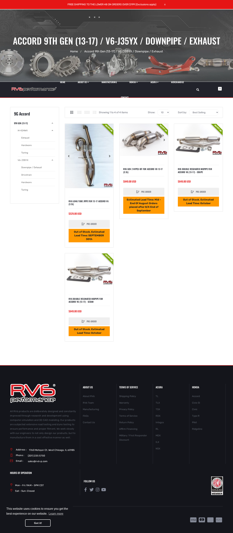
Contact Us (89, 422)
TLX (158, 402)
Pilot (194, 422)
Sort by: (182, 112)
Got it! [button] (38, 523)
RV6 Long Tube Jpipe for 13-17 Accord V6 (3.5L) (88, 203)
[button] (68, 156)
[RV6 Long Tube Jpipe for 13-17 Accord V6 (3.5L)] (89, 156)
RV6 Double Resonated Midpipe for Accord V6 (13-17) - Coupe (195, 170)
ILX (157, 442)
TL (157, 396)
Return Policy (126, 422)
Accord (196, 396)
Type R (196, 415)
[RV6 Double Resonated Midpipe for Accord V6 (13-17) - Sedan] (89, 269)
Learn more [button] (56, 513)
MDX (158, 435)
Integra (160, 422)
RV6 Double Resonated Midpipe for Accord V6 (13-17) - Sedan (86, 300)
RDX (158, 415)
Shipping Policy (127, 396)
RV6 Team (88, 402)
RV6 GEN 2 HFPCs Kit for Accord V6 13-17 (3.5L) (143, 170)
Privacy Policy (126, 409)
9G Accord (22, 114)
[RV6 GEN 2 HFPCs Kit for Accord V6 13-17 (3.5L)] (144, 140)
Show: (151, 112)
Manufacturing (91, 409)
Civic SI (196, 402)
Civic (194, 409)
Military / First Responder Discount (133, 437)
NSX (158, 448)
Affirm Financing (128, 429)
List (94, 112)
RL (157, 429)
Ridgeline (197, 429)
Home (74, 51)
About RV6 (89, 396)
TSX (158, 409)
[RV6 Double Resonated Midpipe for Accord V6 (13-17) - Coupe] (198, 140)
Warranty (124, 402)
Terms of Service (128, 415)
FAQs (86, 415)
